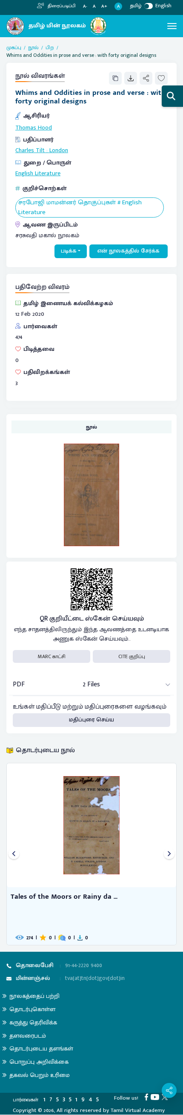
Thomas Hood (33, 128)
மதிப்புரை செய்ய (91, 719)
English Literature (37, 173)
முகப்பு (13, 47)
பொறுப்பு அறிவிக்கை (39, 1061)
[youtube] (156, 1096)
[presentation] (13, 854)
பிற (50, 47)
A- (85, 6)
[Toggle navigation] (172, 26)
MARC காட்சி (52, 656)
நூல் (33, 47)
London (58, 150)
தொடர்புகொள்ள (32, 1009)
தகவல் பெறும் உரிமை (39, 1075)
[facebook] (148, 1096)
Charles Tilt (30, 150)
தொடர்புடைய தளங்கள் (41, 1048)
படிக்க (69, 251)
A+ (104, 6)
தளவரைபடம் (27, 1035)
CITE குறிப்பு (131, 656)
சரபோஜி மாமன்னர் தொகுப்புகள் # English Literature (80, 207)
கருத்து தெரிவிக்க (33, 1022)
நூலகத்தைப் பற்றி (34, 995)
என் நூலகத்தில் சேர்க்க (128, 251)
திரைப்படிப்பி (61, 6)
